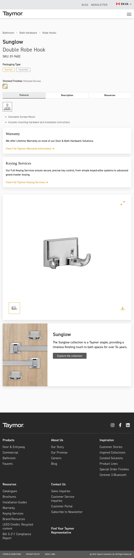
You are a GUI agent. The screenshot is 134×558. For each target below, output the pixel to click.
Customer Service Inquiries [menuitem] (62, 499)
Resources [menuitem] (9, 484)
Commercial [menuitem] (10, 452)
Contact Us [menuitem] (58, 484)
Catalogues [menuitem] (10, 491)
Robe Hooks (49, 32)
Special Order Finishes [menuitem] (114, 469)
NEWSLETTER (99, 4)
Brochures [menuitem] (9, 497)
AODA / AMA (50, 554)
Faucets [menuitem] (8, 464)
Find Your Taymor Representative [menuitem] (62, 530)
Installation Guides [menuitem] (15, 502)
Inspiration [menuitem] (107, 440)
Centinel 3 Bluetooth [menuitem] (113, 475)
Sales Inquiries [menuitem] (60, 491)
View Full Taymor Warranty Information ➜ (30, 148)
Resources (109, 95)
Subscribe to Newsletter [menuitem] (67, 512)
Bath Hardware (28, 32)
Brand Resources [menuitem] (14, 519)
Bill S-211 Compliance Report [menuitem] (17, 536)
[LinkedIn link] (128, 425)
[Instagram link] (112, 425)
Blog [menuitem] (54, 464)
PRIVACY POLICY (33, 554)
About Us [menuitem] (57, 440)
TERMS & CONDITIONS (12, 554)
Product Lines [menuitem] (109, 464)
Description (67, 95)
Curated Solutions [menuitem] (111, 458)
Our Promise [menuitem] (59, 452)
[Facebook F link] (120, 425)
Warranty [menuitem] (9, 508)
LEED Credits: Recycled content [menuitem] (18, 526)
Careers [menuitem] (56, 458)
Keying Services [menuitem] (13, 513)
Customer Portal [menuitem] (62, 506)
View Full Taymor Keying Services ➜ (27, 182)
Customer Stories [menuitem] (111, 447)
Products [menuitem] (8, 440)
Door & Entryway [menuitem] (14, 447)
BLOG (85, 4)
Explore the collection (69, 356)
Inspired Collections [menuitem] (112, 452)
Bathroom (8, 32)
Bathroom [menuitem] (9, 458)
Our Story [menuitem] (57, 447)
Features (24, 95)
